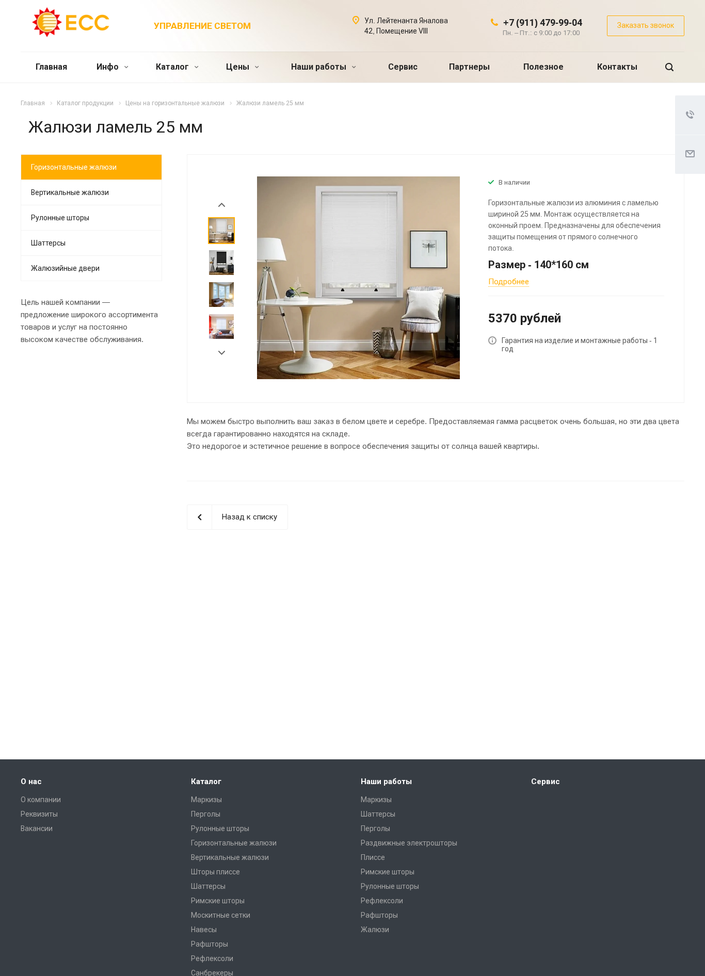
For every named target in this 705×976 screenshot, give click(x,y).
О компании (41, 799)
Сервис (403, 67)
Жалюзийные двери (65, 268)
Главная (51, 67)
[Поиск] (669, 67)
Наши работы (319, 67)
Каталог (173, 67)
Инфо (109, 67)
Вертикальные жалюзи (70, 192)
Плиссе (373, 857)
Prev (222, 205)
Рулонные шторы (60, 218)
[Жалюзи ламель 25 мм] (358, 277)
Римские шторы (218, 901)
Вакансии (37, 828)
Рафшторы (209, 944)
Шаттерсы (48, 243)
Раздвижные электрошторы (409, 843)
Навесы (204, 929)
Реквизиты (39, 814)
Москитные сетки (220, 915)
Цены (238, 67)
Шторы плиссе (215, 872)
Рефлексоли (212, 958)
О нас (31, 781)
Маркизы (206, 799)
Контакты (617, 67)
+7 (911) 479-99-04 (542, 22)
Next (222, 353)
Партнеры (469, 67)
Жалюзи (375, 929)
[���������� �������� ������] (656, 736)
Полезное (543, 67)
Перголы (205, 814)
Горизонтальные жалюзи (74, 167)
